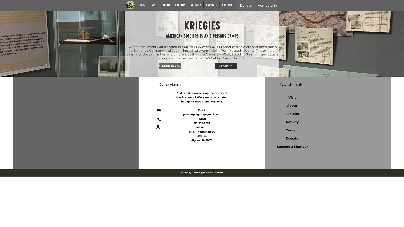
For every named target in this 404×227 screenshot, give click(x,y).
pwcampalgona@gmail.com (201, 114)
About (292, 106)
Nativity (292, 122)
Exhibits (292, 114)
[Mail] (159, 110)
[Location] (158, 127)
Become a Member (292, 146)
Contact (292, 130)
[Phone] (159, 119)
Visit (292, 97)
